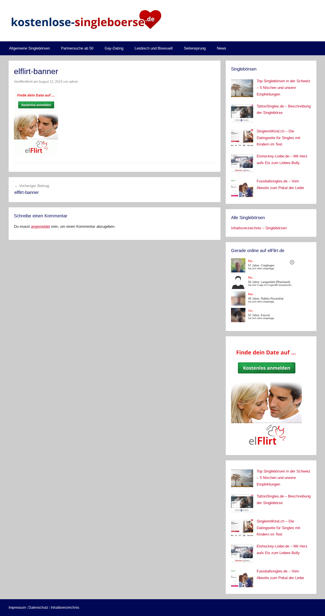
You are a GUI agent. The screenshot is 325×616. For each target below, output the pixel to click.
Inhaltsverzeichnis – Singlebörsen (259, 228)
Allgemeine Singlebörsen (29, 48)
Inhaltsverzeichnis (65, 607)
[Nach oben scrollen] (316, 607)
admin (73, 81)
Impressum (17, 607)
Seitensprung (195, 48)
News (221, 48)
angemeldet (40, 226)
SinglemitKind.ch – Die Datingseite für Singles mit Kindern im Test (278, 138)
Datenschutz (38, 607)
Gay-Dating (114, 48)
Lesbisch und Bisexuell (154, 48)
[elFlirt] (266, 446)
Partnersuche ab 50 (77, 48)
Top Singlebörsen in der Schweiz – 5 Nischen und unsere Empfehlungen (283, 87)
